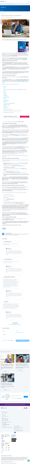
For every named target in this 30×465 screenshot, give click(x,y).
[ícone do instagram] (3, 448)
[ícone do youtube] (3, 450)
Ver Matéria (5, 371)
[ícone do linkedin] (2, 452)
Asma (4, 92)
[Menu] (28, 1)
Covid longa (5, 106)
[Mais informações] (15, 432)
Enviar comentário (22, 340)
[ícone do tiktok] (2, 448)
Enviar (26, 396)
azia (20, 146)
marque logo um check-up (19, 143)
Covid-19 (5, 98)
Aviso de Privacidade (10, 340)
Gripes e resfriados (6, 97)
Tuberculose (5, 95)
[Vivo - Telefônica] (25, 408)
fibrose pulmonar (12, 103)
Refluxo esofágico (6, 100)
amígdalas (19, 89)
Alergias (5, 86)
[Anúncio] (23, 47)
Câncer (5, 107)
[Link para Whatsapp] (28, 460)
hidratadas (19, 163)
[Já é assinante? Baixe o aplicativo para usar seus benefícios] (13, 439)
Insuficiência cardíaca (7, 104)
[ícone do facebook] (2, 450)
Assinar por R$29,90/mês (24, 116)
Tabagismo (5, 101)
